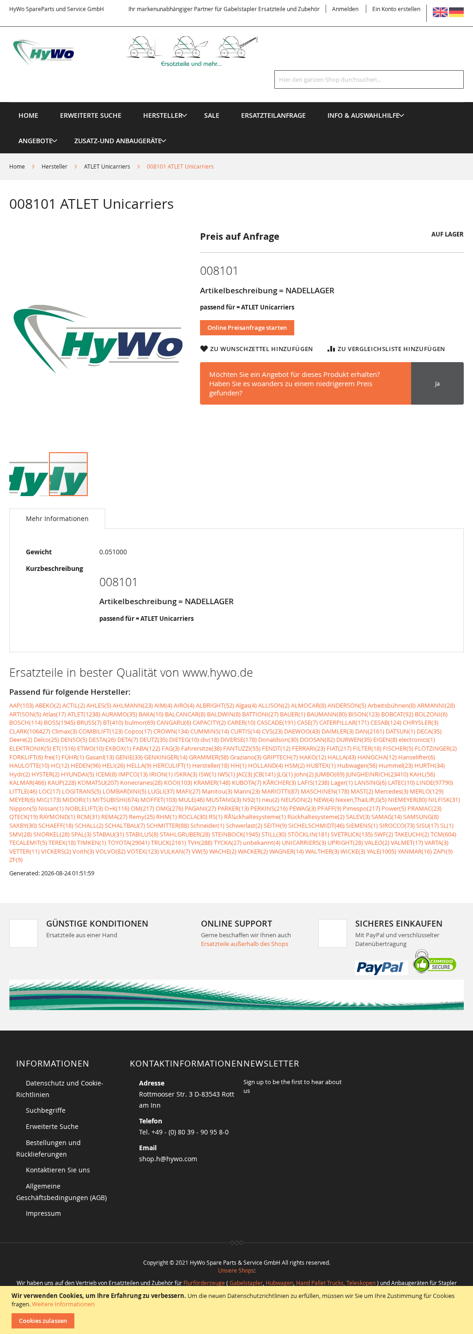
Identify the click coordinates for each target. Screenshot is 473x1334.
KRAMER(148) (212, 782)
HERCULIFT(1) (172, 765)
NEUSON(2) (296, 799)
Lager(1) (342, 782)
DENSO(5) (74, 739)
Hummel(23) (396, 765)
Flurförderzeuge (204, 1282)
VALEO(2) (376, 842)
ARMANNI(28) (436, 705)
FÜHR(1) (72, 757)
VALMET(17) (407, 842)
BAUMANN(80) (327, 714)
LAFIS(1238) (313, 782)
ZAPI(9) (443, 851)
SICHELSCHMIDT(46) (316, 825)
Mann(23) (247, 791)
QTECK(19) (23, 817)
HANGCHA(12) (377, 757)
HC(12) (60, 765)
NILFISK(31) (444, 799)
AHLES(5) (98, 705)
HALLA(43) (341, 757)
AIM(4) (163, 705)
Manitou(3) (217, 791)
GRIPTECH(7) (280, 757)
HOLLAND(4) (265, 765)
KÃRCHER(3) (279, 782)
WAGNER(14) (286, 851)
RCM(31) (88, 817)
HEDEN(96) (86, 765)
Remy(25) (142, 817)
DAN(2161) (369, 731)
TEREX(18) (62, 842)
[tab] (57, 519)
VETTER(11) (24, 851)
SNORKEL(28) (51, 834)
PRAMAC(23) (424, 808)
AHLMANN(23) (133, 705)
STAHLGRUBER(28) (185, 834)
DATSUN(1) (400, 731)
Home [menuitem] (28, 115)
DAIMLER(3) (337, 731)
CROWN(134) (171, 731)
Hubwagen (279, 1282)
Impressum (43, 1213)
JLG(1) (285, 774)
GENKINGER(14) (166, 757)
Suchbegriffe (46, 1110)
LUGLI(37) (161, 791)
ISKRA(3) (185, 774)
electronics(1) (417, 739)
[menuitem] (163, 115)
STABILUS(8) (142, 834)
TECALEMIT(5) (28, 842)
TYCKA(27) (228, 842)
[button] (29, 474)
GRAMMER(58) (209, 757)
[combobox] (369, 79)
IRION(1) (161, 774)
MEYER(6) (22, 799)
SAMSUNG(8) (421, 817)
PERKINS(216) (269, 808)
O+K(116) (116, 808)
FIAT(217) (339, 748)
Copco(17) (138, 731)
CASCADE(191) (276, 722)
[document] (238, 1310)
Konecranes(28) (141, 782)
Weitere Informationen (63, 1304)
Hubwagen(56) (357, 765)
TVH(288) (200, 842)
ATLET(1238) (83, 714)
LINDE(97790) (434, 782)
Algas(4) (246, 705)
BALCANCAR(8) (185, 714)
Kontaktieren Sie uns (58, 1169)
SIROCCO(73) (397, 825)
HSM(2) (295, 765)
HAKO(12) (312, 757)
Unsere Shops (236, 1270)
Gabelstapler (246, 1282)
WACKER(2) (253, 851)
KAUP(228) (62, 782)
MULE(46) (191, 799)
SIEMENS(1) (362, 825)
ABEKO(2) (48, 705)
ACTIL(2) (73, 705)
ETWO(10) (90, 748)
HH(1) (238, 765)
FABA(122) (146, 748)
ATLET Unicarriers (107, 166)
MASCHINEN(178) (325, 791)
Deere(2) (20, 739)
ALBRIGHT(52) (215, 705)
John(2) (304, 774)
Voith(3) (83, 851)
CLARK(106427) (29, 731)
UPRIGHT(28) (345, 842)
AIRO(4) (184, 705)
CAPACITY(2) (209, 722)
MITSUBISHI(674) (115, 799)
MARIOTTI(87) (280, 791)
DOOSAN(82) (317, 739)
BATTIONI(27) (260, 714)
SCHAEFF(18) (55, 825)
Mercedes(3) (391, 791)
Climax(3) (64, 731)
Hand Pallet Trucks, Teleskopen (336, 1282)
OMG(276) (169, 808)
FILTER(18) (367, 748)
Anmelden (345, 8)
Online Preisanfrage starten (247, 327)
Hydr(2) (19, 774)
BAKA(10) (151, 714)
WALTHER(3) (322, 851)
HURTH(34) (429, 765)
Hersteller (54, 166)
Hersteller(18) (210, 765)
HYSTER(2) (45, 774)
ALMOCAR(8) (308, 705)
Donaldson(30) (278, 739)
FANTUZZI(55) (242, 748)
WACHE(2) (222, 851)
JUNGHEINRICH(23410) (377, 774)
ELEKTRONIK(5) (30, 748)
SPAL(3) (81, 834)
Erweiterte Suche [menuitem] (90, 115)
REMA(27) (114, 817)
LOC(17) (50, 791)
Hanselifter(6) (416, 757)
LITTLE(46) (23, 791)
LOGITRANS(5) (81, 791)
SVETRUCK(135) (352, 834)
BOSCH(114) (25, 722)
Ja (437, 383)
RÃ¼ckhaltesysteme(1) (255, 817)
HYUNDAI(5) (77, 774)
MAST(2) (362, 791)
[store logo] (145, 51)
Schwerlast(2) (244, 825)
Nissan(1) (51, 808)
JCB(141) (265, 774)
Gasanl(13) (99, 757)
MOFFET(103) (158, 799)
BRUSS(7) (89, 722)
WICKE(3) (352, 851)
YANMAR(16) (415, 851)
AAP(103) (21, 705)
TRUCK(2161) (168, 842)
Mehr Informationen (57, 518)
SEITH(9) (275, 825)
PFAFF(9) (329, 808)
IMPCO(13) (133, 774)
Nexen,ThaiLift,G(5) (361, 799)
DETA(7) (127, 739)
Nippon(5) (23, 808)
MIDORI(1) (76, 799)
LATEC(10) (401, 782)
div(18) (209, 739)
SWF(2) (383, 834)
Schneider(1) (207, 825)
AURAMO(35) (119, 714)
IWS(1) (226, 774)
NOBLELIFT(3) (84, 808)
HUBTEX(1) (321, 765)
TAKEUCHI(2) (411, 834)
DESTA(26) (102, 739)
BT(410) (113, 722)
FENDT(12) (276, 748)
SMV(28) (20, 834)
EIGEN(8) (385, 739)
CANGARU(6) (174, 722)
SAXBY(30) (23, 825)
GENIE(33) (129, 757)
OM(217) (142, 808)
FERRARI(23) (308, 748)
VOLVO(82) (111, 851)
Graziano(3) (245, 757)
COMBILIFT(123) (101, 731)
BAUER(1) (292, 714)
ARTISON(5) (25, 714)
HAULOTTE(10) (29, 765)
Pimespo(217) (361, 808)
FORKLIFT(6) (26, 757)
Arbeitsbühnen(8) (392, 705)
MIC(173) (48, 799)
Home (17, 166)
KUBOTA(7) (246, 782)
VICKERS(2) (56, 851)
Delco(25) (46, 739)
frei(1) (52, 757)
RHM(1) (166, 817)
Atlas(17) (54, 714)
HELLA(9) (139, 765)
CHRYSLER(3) (420, 722)
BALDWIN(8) (224, 714)
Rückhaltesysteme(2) (316, 817)
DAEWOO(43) (302, 731)
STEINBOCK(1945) (236, 834)
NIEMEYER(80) (407, 799)
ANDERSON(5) (346, 705)
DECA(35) (429, 731)
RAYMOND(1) (57, 817)
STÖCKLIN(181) (308, 834)
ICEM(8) (106, 774)
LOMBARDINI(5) (124, 791)
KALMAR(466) (27, 782)
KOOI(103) (178, 782)
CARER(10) (241, 722)
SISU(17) (427, 825)
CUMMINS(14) (209, 731)
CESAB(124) (385, 722)
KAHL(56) (422, 774)
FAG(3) (171, 748)
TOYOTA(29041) (129, 842)
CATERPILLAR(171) (344, 722)
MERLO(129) (426, 791)
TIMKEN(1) (91, 842)
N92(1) (252, 799)
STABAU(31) (108, 834)
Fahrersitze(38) (201, 748)
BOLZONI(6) (431, 714)
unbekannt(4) (261, 842)
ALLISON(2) (274, 705)
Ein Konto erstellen (396, 8)
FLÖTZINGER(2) (436, 748)
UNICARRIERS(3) (304, 842)
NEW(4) (324, 799)
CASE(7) (307, 722)
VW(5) (200, 851)
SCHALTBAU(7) (125, 825)
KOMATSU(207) (98, 782)
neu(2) (270, 799)
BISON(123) (364, 714)
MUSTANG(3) (223, 799)
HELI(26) (113, 765)
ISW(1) (207, 774)
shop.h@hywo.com (168, 1158)
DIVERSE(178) (238, 739)
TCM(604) (443, 834)
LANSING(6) (370, 782)
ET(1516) (64, 748)
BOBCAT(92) (397, 714)
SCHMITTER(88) (167, 825)
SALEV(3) (358, 817)
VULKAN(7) (175, 851)
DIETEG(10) (184, 739)
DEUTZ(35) (153, 739)
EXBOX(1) (118, 748)
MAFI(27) (188, 791)
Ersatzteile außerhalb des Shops (244, 944)
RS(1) (216, 817)
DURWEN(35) (354, 739)
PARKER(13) (233, 808)
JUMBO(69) (330, 774)
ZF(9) (16, 859)
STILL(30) (273, 834)
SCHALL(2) (89, 825)
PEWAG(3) (302, 808)
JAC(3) (244, 774)
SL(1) (447, 825)
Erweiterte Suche (52, 1126)
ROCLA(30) (192, 817)
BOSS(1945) (59, 722)
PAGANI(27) (200, 808)
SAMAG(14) (386, 817)
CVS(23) (272, 731)
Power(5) (394, 808)
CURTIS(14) (245, 731)
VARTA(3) (436, 842)
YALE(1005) (381, 851)
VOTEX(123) (143, 851)
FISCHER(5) (398, 748)
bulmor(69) (140, 722)
